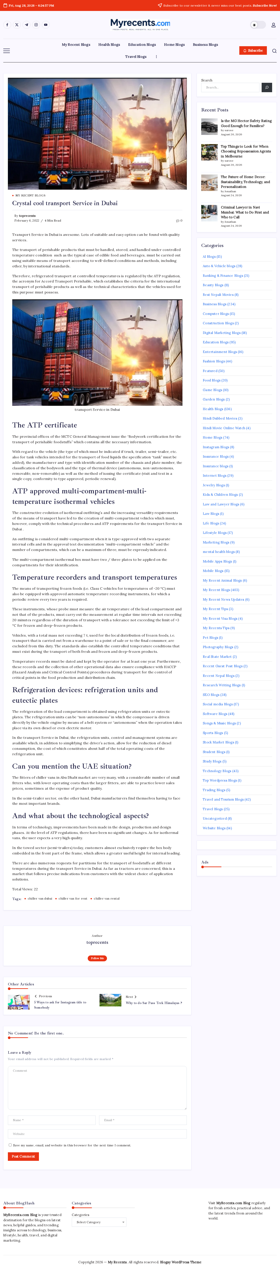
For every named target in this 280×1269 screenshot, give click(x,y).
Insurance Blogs (216, 456)
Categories (80, 1215)
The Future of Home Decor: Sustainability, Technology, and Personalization (245, 182)
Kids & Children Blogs (220, 494)
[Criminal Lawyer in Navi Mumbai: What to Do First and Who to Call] (209, 213)
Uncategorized (215, 818)
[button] (258, 25)
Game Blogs (212, 390)
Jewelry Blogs (214, 485)
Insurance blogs (215, 466)
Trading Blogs (214, 790)
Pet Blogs (210, 637)
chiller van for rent (73, 898)
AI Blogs (209, 256)
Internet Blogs (214, 475)
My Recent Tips (215, 609)
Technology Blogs (217, 771)
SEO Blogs (211, 695)
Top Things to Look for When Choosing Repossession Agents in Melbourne (246, 151)
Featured (210, 371)
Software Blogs (215, 714)
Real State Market (217, 657)
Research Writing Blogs (222, 685)
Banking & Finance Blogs (223, 276)
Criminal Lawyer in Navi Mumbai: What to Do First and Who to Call (245, 212)
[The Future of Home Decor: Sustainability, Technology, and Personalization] (209, 183)
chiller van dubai (40, 898)
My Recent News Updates (223, 599)
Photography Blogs (218, 647)
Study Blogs (212, 761)
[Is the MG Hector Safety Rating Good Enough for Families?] (209, 126)
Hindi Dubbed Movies (220, 418)
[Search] (267, 87)
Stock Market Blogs (218, 742)
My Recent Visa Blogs (220, 618)
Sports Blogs (213, 733)
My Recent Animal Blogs (222, 580)
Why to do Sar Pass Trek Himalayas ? (154, 1003)
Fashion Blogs (214, 361)
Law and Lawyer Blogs (221, 504)
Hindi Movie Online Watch (224, 428)
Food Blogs (211, 380)
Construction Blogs (218, 323)
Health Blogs (213, 409)
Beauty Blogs (213, 285)
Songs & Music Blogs (219, 723)
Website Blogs (214, 828)
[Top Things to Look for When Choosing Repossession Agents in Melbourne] (209, 152)
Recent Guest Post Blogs (223, 666)
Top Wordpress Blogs (220, 780)
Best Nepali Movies (218, 295)
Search (206, 80)
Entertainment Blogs (220, 352)
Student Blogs (214, 752)
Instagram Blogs (216, 447)
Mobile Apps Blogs (217, 561)
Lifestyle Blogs (215, 533)
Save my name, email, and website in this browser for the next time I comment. (72, 1145)
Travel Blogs (213, 809)
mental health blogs (219, 552)
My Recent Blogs (216, 590)
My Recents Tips (216, 628)
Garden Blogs (214, 399)
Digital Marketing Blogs (222, 333)
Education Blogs (216, 342)
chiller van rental (106, 898)
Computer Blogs (216, 314)
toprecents (27, 216)
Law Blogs (211, 514)
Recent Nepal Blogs (218, 676)
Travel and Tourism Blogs (223, 799)
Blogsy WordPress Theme (180, 1262)
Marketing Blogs (216, 542)
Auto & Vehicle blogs (219, 266)
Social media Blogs (218, 704)
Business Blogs (214, 304)
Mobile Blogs (213, 571)
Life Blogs (211, 523)
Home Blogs (212, 437)
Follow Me (97, 958)
